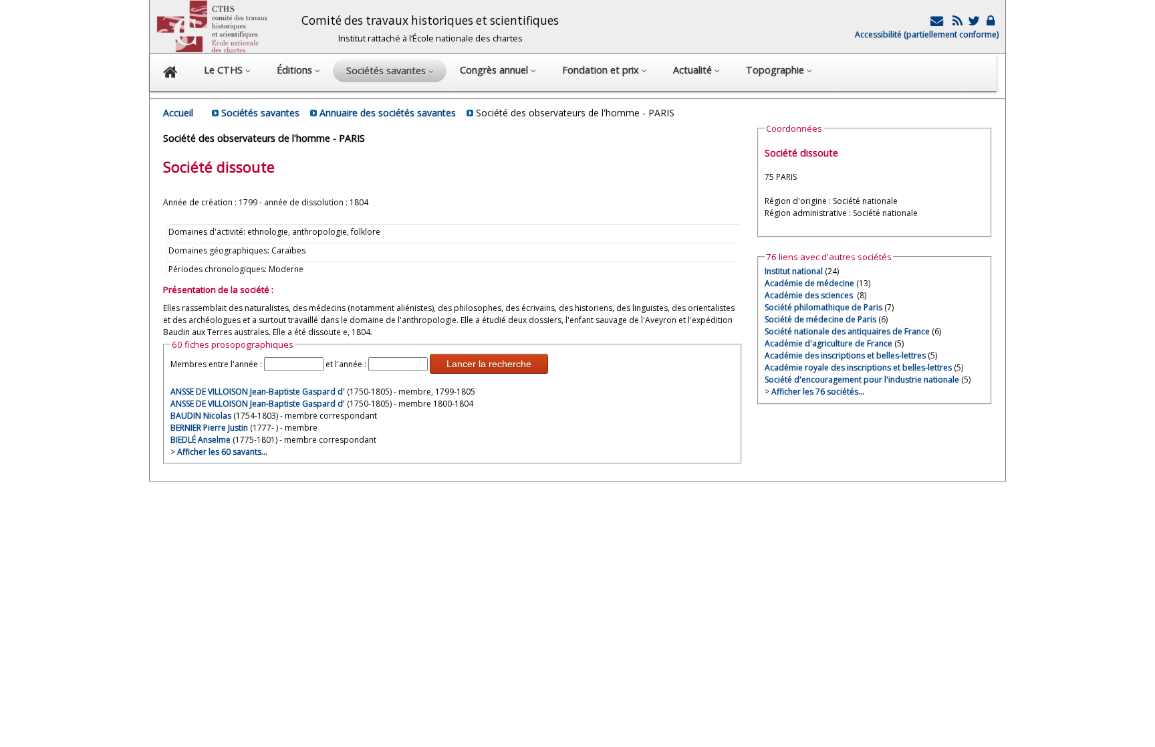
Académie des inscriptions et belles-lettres (845, 355)
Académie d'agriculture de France (828, 343)
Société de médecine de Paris (820, 319)
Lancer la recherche (488, 363)
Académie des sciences (810, 295)
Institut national (794, 271)
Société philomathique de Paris (823, 307)
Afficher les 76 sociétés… (817, 391)
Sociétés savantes (260, 112)
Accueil (178, 112)
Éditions (296, 70)
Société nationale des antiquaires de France (847, 331)
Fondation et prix (602, 70)
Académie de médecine (809, 283)
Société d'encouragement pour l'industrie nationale (862, 379)
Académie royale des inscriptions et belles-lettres (858, 367)
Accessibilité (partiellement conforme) (927, 34)
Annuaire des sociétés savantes (387, 112)
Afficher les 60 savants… (222, 451)
